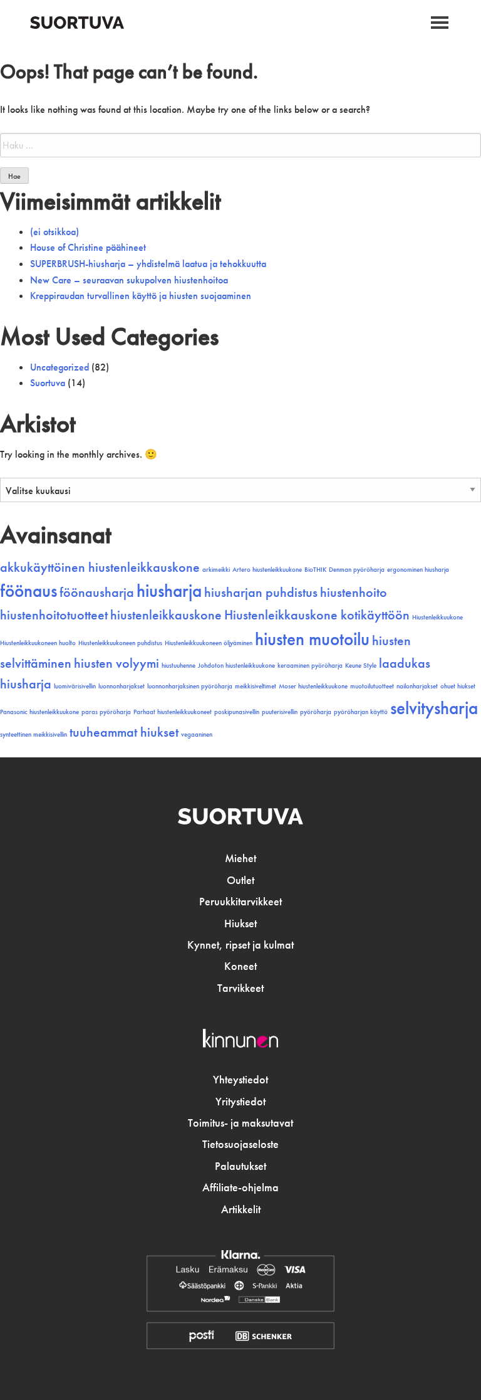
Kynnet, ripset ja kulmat (240, 945)
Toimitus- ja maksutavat (240, 1123)
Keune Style (360, 665)
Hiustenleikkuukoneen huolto (38, 643)
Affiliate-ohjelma (240, 1187)
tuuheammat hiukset (124, 732)
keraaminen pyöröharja (310, 665)
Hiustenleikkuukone (437, 617)
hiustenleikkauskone (166, 615)
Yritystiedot (240, 1101)
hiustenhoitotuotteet (54, 615)
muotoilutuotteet (372, 686)
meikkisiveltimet (255, 686)
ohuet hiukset (457, 686)
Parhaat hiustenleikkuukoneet (172, 712)
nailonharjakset (417, 686)
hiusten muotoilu (312, 639)
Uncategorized (59, 367)
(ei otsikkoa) (54, 231)
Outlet (240, 880)
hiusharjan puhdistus (261, 592)
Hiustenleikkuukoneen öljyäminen (208, 643)
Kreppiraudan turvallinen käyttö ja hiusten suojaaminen (140, 295)
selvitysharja (434, 708)
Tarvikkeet (240, 988)
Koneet (240, 966)
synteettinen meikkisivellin (33, 734)
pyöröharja (315, 712)
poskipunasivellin (236, 712)
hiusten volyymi (116, 663)
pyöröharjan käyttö (361, 712)
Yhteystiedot (240, 1080)
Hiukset (240, 923)
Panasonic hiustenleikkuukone (39, 712)
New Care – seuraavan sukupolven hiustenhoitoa (129, 280)
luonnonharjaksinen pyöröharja (189, 686)
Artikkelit (241, 1209)
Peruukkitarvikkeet (240, 901)
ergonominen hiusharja (418, 570)
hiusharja (169, 591)
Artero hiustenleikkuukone (267, 570)
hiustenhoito (353, 592)
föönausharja (96, 592)
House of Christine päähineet (88, 247)
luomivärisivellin (75, 686)
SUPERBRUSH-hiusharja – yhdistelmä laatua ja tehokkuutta (148, 263)
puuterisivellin (279, 712)
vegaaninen (196, 734)
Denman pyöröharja (357, 570)
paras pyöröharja (106, 712)
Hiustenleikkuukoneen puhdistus (120, 643)
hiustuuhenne (178, 665)
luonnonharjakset (121, 686)
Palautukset (240, 1166)
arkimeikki (216, 570)
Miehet (240, 858)
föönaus (28, 591)
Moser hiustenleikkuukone (313, 686)
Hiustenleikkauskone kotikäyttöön (317, 615)
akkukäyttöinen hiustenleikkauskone (100, 567)
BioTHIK (315, 570)
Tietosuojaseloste (240, 1144)
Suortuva (47, 382)
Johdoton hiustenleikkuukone (236, 665)
